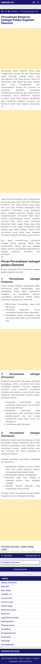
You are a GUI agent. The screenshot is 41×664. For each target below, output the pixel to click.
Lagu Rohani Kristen (10, 617)
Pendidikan (6, 629)
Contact (28, 658)
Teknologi (5, 641)
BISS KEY (5, 586)
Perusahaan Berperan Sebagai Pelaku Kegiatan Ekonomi (17, 20)
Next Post (8, 555)
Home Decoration (8, 610)
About (21, 658)
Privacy (36, 658)
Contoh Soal (6, 598)
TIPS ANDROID (7, 644)
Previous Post (31, 555)
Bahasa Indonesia (9, 582)
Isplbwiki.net (7, 2)
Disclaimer (13, 661)
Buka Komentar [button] (20, 569)
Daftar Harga (6, 606)
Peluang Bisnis (7, 621)
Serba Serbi (6, 637)
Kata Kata (5, 614)
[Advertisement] (20, 48)
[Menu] (33, 2)
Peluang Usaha (7, 625)
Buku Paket (6, 590)
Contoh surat (7, 602)
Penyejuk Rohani (8, 633)
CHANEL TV (6, 594)
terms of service (25, 661)
